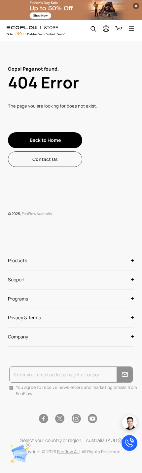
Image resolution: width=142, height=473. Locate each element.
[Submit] (125, 374)
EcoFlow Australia (37, 213)
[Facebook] (43, 418)
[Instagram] (76, 418)
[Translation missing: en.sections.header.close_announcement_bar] (136, 6)
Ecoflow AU (68, 452)
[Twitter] (60, 419)
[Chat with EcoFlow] (129, 422)
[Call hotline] (129, 443)
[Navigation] (131, 29)
